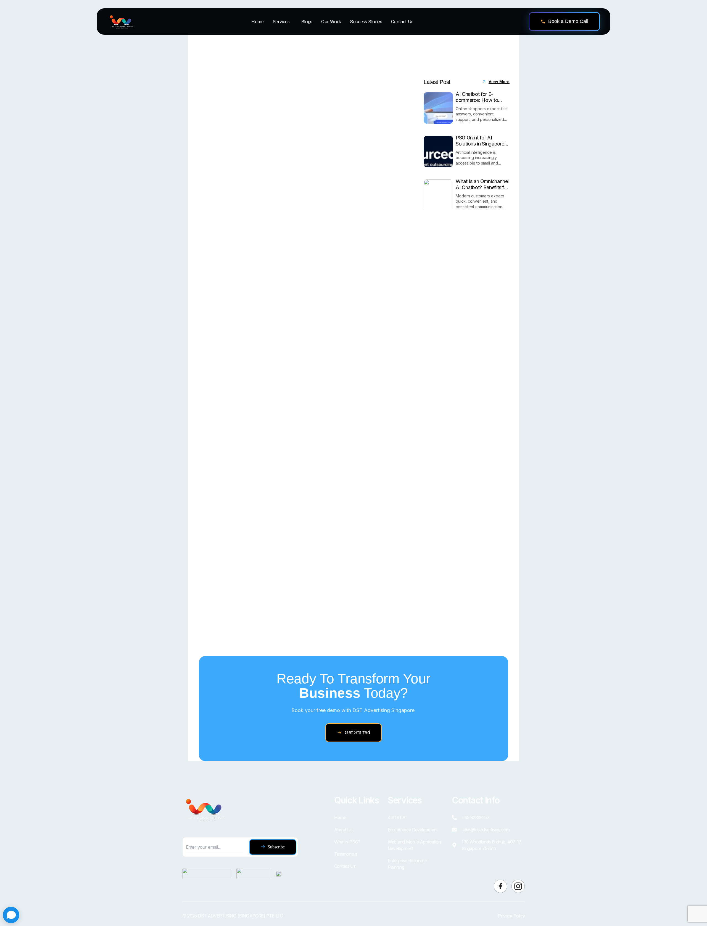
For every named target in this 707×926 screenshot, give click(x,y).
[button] (282, 21)
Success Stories (366, 21)
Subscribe (276, 847)
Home (257, 21)
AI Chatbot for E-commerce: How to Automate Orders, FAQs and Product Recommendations (482, 97)
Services (281, 21)
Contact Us (402, 21)
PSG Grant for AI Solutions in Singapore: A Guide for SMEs (481, 141)
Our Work (331, 21)
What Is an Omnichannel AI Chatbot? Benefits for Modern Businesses (482, 184)
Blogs (306, 21)
